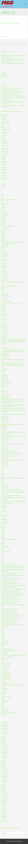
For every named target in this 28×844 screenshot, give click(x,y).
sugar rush (3, 639)
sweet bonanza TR (5, 643)
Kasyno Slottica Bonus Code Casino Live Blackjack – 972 (13, 363)
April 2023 (3, 766)
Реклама (3, 702)
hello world (3, 53)
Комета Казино (4, 688)
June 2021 (3, 806)
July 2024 (3, 736)
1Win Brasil (3, 117)
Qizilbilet (3, 543)
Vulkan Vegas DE (4, 670)
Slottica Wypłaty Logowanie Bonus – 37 (9, 622)
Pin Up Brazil (4, 519)
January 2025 (4, 724)
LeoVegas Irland (4, 379)
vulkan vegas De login (6, 672)
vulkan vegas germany (6, 674)
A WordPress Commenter (6, 828)
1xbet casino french (5, 153)
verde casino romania (5, 666)
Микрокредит (4, 692)
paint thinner (4, 507)
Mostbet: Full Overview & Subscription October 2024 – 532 (13, 460)
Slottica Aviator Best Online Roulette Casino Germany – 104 (13, 567)
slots (2, 559)
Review (2, 549)
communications (4, 299)
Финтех (2, 706)
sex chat (3, 555)
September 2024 (4, 732)
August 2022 (4, 782)
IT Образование (4, 347)
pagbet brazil (4, 505)
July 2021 (3, 804)
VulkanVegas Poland (5, 678)
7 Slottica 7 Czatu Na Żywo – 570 (8, 199)
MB (2, 389)
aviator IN (3, 217)
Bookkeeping (4, 265)
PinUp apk (3, 527)
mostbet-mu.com (5, 457)
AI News (3, 205)
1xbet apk (3, 137)
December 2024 (4, 726)
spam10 (3, 633)
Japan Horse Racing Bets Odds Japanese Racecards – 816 (13, 351)
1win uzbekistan (4, 133)
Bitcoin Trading (4, 253)
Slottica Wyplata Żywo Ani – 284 (8, 620)
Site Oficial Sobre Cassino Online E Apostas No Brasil (12, 63)
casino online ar (4, 277)
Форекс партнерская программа (8, 712)
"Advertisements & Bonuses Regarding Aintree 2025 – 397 (13, 88)
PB (2, 513)
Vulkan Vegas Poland (5, 677)
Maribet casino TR (5, 385)
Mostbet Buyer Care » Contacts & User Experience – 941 (13, 414)
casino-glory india (5, 287)
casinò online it (4, 279)
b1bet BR (3, 231)
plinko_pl (3, 537)
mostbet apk (4, 391)
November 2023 (4, 752)
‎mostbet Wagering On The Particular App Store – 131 (12, 454)
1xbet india (3, 159)
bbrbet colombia (4, 245)
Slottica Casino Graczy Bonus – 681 (8, 581)
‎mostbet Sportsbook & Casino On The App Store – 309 (12, 443)
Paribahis (3, 509)
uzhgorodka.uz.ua (5, 658)
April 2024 (3, 742)
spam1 (2, 630)
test (2, 647)
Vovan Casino (4, 668)
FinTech (3, 321)
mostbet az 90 (4, 393)
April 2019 (3, 818)
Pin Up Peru (3, 523)
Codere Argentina (5, 295)
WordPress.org (4, 76)
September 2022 (4, 780)
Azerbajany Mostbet (5, 227)
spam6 (2, 637)
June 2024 (3, 738)
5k (1, 197)
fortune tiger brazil (5, 325)
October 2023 (4, 754)
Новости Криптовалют (6, 696)
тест (2, 704)
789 (2, 201)
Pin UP (2, 517)
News (2, 476)
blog (2, 257)
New (2, 472)
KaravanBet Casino (5, 355)
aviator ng (3, 223)
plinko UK (3, 535)
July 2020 (3, 814)
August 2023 (4, 758)
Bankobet (3, 237)
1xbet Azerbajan (4, 143)
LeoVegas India (4, 377)
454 (2, 193)
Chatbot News (4, 293)
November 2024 (4, 728)
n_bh (2, 468)
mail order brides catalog (6, 383)
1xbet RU (3, 173)
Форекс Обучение (5, 710)
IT (1, 345)
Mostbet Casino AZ (5, 416)
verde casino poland (5, 664)
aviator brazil (4, 211)
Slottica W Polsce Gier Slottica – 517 (9, 612)
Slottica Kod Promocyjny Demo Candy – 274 (10, 601)
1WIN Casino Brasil (5, 121)
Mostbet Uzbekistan (5, 449)
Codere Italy (4, 297)
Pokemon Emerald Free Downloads (8, 539)
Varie (2, 660)
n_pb (2, 470)
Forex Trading (4, 323)
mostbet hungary (5, 418)
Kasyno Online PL (5, 357)
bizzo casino (4, 255)
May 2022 (3, 788)
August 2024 (4, 734)
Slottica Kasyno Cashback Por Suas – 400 (10, 599)
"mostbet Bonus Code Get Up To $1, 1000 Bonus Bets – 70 (13, 95)
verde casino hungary (5, 662)
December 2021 (4, 796)
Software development (6, 628)
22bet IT (3, 187)
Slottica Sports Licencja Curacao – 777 (9, 610)
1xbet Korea (3, 163)
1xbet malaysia (4, 167)
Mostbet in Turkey (5, 420)
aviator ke (3, 219)
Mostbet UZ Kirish (5, 447)
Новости (3, 694)
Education (3, 315)
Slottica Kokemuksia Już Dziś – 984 (8, 603)
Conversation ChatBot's (6, 301)
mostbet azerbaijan (5, 395)
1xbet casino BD (4, 151)
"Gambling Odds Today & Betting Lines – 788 (10, 90)
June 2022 (3, 786)
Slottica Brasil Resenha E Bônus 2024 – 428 (10, 573)
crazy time (3, 305)
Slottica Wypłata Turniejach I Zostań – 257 (10, 618)
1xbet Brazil (3, 147)
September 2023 (4, 756)
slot (2, 557)
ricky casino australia (5, 551)
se (1, 553)
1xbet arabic (3, 139)
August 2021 (4, 802)
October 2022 (4, 778)
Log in (2, 70)
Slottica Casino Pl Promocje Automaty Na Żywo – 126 (12, 593)
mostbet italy (4, 428)
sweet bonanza (4, 641)
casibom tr (3, 267)
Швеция (3, 714)
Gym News (3, 337)
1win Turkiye (4, 131)
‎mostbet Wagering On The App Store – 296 (10, 451)
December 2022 (4, 774)
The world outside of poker (7, 649)
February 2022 (4, 794)
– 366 (2, 84)
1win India (3, 127)
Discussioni (3, 311)
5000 (2, 195)
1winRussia (3, 135)
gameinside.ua (4, 331)
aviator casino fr (4, 215)
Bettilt (2, 249)
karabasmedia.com (5, 353)
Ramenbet (3, 545)
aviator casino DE (5, 213)
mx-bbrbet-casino (5, 466)
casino (2, 269)
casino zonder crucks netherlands (8, 285)
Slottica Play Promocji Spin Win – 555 (9, 608)
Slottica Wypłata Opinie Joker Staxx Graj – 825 (11, 616)
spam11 (2, 635)
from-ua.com (4, 327)
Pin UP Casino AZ (5, 521)
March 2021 (3, 810)
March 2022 (3, 792)
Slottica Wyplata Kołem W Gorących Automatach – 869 (13, 614)
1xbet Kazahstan (4, 161)
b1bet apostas (4, 229)
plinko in (3, 533)
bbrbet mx (3, 247)
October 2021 (4, 800)
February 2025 (4, 722)
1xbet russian (4, 177)
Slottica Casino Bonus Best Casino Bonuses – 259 (11, 579)
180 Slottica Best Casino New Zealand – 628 (10, 111)
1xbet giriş (3, 157)
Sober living (3, 626)
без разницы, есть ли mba (7, 683)
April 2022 (3, 790)
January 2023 (4, 772)
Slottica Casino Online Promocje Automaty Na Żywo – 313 (13, 589)
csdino (2, 307)
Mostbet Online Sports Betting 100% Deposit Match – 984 (13, 432)
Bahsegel (3, 235)
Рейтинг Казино (4, 700)
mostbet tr (3, 445)
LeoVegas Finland (5, 375)
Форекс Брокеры (5, 708)
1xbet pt (3, 171)
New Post (3, 474)
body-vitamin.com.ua (5, 259)
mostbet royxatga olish (6, 439)
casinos (3, 289)
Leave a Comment (5, 23)
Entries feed (3, 72)
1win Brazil (3, 119)
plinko (2, 531)
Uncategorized (4, 653)
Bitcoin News (4, 251)
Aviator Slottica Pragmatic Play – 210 (9, 225)
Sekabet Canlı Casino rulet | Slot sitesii (9, 51)
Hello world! (15, 828)
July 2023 (3, 760)
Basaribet (3, 239)
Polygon (3, 541)
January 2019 (4, 820)
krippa (2, 373)
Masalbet (3, 387)
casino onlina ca (4, 275)
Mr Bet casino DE (5, 462)
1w (1, 113)
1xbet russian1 (4, 179)
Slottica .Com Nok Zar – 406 (7, 563)
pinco (2, 525)
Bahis (2, 233)
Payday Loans (4, 511)
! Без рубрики (4, 86)
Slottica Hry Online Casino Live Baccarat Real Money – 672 (13, 595)
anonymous (3, 207)
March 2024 (4, 744)
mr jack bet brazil (5, 464)
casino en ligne (4, 271)
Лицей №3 (3, 690)
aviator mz (3, 221)
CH (2, 291)
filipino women (4, 319)
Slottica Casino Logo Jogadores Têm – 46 (10, 583)
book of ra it (3, 263)
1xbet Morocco (4, 169)
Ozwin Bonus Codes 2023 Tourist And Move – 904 (12, 489)
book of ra (3, 261)
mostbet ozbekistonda (6, 434)
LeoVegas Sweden (5, 381)
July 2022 (3, 784)
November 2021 (4, 798)
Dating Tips (12, 23)
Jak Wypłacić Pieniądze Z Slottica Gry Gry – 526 (11, 349)
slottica (2, 561)
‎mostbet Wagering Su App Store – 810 (9, 455)
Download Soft (4, 313)
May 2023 (3, 764)
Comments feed (4, 74)
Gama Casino (4, 329)
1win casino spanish (5, 123)
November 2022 (4, 776)
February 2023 (4, 770)
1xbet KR (3, 165)
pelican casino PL (5, 515)
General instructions (5, 333)
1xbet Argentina (4, 141)
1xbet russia (3, 175)
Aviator (2, 209)
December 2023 (4, 750)
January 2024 (4, 748)
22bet (2, 183)
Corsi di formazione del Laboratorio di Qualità (10, 303)
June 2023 (3, 762)
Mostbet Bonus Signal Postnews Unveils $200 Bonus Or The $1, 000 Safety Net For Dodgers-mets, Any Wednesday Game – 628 (13, 410)
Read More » (4, 36)
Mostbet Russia (4, 441)
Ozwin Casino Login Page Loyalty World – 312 (10, 495)
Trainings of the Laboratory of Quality (9, 651)
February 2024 (4, 746)
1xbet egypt (3, 155)
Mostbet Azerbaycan (5, 397)
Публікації (3, 698)
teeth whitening (4, 645)
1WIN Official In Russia (6, 129)
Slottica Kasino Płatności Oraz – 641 (8, 597)
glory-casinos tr (4, 335)
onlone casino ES (5, 485)
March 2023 (4, 768)
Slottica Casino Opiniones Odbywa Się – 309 (10, 591)
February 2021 (4, 812)
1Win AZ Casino (4, 115)
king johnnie (3, 371)
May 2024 (3, 740)
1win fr (2, 125)
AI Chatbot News (4, 203)
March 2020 (4, 816)
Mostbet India (4, 422)
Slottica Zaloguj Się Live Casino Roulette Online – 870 (12, 624)
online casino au (4, 483)
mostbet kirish (4, 430)
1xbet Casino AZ (4, 149)
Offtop (2, 481)
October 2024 (4, 730)
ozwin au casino (4, 487)
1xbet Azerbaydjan (5, 145)
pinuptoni (3, 529)
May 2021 (3, 808)
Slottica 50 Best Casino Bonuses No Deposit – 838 (12, 565)
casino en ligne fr (5, 273)
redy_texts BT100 (5, 547)
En (1, 317)
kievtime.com (4, 369)
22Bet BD (3, 185)
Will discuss (3, 680)
